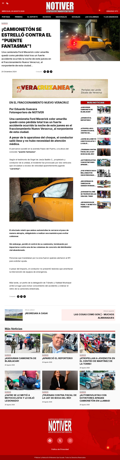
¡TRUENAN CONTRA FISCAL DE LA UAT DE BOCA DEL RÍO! (88, 152)
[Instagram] (70, 441)
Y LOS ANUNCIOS (111, 17)
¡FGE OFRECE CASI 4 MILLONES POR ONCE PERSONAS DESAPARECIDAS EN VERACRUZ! (88, 175)
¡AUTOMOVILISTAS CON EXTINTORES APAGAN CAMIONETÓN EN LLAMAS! (88, 164)
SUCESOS (47, 17)
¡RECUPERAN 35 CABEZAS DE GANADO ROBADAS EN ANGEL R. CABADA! (88, 185)
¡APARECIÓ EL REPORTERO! (57, 358)
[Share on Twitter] (44, 71)
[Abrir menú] (3, 3)
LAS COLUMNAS (92, 17)
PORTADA (6, 17)
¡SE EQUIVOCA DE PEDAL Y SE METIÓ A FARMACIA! (88, 204)
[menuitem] (60, 449)
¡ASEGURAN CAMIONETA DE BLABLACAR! (87, 109)
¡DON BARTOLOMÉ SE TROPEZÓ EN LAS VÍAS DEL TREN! (88, 194)
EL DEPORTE (32, 17)
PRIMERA (18, 17)
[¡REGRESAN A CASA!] (14, 315)
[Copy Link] (51, 71)
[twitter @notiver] (60, 441)
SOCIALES (76, 17)
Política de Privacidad (60, 449)
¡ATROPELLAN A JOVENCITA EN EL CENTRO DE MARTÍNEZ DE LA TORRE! (87, 132)
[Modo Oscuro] (7, 3)
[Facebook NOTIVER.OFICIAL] (50, 441)
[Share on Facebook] (47, 71)
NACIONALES (61, 17)
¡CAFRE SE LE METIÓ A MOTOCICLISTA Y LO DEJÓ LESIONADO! (19, 398)
